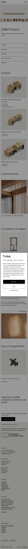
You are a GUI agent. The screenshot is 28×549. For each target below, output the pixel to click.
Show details (14, 290)
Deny (14, 286)
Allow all (14, 282)
